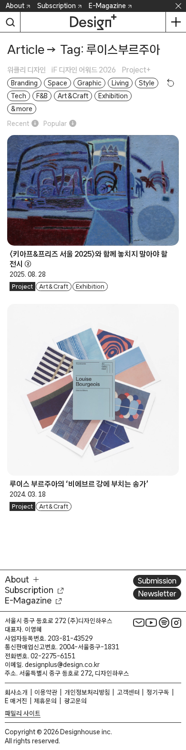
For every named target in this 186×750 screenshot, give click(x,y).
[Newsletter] (139, 622)
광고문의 (75, 701)
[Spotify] (164, 622)
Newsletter (157, 593)
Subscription (56, 5)
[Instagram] (176, 622)
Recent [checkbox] (18, 123)
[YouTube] (151, 622)
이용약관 (45, 692)
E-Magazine (107, 5)
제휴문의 (45, 701)
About (15, 5)
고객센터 (128, 692)
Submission (157, 580)
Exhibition (90, 286)
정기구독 (157, 692)
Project (22, 286)
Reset (171, 82)
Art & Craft (54, 286)
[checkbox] (29, 69)
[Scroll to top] (176, 688)
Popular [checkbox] (55, 123)
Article (25, 49)
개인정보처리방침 (87, 692)
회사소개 (16, 692)
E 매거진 (16, 701)
